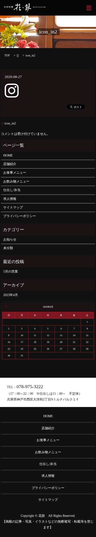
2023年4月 (10, 295)
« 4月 (7, 306)
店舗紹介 (9, 164)
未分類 (8, 248)
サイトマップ (13, 207)
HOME (8, 155)
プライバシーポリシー (19, 216)
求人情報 (9, 199)
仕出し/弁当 (12, 190)
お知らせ (9, 239)
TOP (7, 55)
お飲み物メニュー (16, 181)
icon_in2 (10, 123)
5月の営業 (10, 271)
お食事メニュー (14, 172)
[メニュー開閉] (88, 8)
